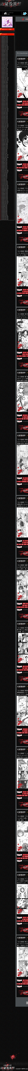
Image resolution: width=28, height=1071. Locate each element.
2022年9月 (3, 96)
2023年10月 (3, 80)
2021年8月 (3, 113)
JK (23, 540)
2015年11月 (3, 202)
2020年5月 (3, 132)
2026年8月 (3, 36)
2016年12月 (3, 185)
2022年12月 (3, 93)
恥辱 (25, 418)
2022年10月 (3, 95)
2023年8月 (3, 82)
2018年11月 (3, 156)
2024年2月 (3, 74)
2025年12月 (3, 46)
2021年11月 (3, 109)
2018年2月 (3, 167)
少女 (20, 418)
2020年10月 (3, 126)
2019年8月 (3, 144)
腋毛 (24, 858)
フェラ (25, 165)
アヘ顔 (26, 980)
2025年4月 (3, 56)
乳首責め (25, 230)
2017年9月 (3, 174)
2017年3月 (3, 181)
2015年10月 (3, 203)
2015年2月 (3, 214)
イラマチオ (25, 729)
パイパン (25, 228)
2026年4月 (3, 41)
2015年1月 (3, 215)
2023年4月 (3, 87)
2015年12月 (3, 201)
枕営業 (26, 167)
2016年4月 (3, 196)
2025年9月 (3, 50)
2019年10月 (3, 141)
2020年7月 (3, 130)
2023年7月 (3, 84)
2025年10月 (3, 49)
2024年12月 (3, 62)
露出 (26, 858)
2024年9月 (3, 65)
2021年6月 (3, 116)
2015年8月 (3, 206)
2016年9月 (3, 189)
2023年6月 (3, 85)
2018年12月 (3, 154)
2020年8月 (3, 129)
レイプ (25, 542)
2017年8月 (3, 175)
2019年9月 (3, 143)
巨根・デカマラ (21, 607)
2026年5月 (3, 40)
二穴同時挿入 (24, 481)
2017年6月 (3, 178)
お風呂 (24, 603)
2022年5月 (3, 102)
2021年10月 (3, 111)
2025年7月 (3, 53)
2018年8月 (3, 160)
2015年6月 (3, 208)
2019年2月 (3, 152)
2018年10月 (3, 157)
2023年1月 (3, 91)
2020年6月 (3, 131)
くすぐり (24, 917)
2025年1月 (3, 60)
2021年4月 (3, 118)
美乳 (19, 858)
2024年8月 (3, 67)
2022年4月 (3, 103)
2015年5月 (3, 210)
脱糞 (21, 858)
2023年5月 (3, 86)
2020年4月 (3, 134)
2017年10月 (3, 172)
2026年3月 (3, 42)
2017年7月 (3, 176)
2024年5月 (3, 71)
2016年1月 (3, 199)
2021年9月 (3, 112)
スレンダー (25, 415)
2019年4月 (3, 149)
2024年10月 (3, 64)
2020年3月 (3, 135)
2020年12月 (3, 123)
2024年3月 (3, 73)
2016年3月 (3, 197)
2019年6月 (3, 147)
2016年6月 (3, 193)
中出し (19, 104)
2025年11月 (3, 47)
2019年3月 (3, 150)
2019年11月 (3, 140)
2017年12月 (3, 170)
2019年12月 (3, 139)
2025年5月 (3, 55)
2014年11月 (3, 217)
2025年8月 (3, 51)
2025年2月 (3, 59)
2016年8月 (3, 190)
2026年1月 (3, 45)
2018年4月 (3, 165)
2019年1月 (3, 153)
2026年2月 (3, 44)
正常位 (25, 544)
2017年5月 (3, 179)
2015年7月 (3, 207)
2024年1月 (3, 76)
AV (23, 478)
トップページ (10, 13)
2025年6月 (3, 54)
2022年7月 (3, 99)
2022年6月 (3, 100)
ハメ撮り (25, 730)
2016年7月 (3, 192)
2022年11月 (3, 94)
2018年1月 (3, 169)
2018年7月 (3, 161)
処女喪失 (20, 795)
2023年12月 (3, 77)
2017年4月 (3, 180)
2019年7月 (3, 145)
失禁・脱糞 (20, 983)
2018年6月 (3, 162)
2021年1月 (3, 122)
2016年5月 (3, 194)
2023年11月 (3, 78)
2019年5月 (3, 148)
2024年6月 (3, 69)
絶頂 (25, 669)
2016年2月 (3, 198)
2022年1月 (3, 107)
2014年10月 (3, 219)
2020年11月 (3, 125)
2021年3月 (3, 120)
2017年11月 (3, 171)
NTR (24, 666)
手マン (22, 167)
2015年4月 (3, 211)
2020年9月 (3, 127)
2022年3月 (3, 104)
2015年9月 (3, 205)
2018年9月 (3, 158)
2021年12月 (3, 108)
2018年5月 (3, 163)
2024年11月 (3, 63)
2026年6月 (3, 38)
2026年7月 (3, 37)
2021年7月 (3, 114)
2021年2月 (3, 121)
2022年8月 (3, 98)
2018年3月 (3, 166)
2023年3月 (3, 89)
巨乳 (20, 167)
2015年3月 (3, 212)
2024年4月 (3, 72)
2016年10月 (3, 188)
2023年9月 (3, 81)
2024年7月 (3, 68)
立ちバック (21, 669)
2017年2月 (3, 183)
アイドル (24, 101)
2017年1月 (3, 184)
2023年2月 (3, 90)
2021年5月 (3, 117)
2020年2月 (3, 136)
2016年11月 (3, 187)
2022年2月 (3, 105)
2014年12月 (3, 216)
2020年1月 (3, 138)
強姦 (22, 418)
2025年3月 (3, 58)
